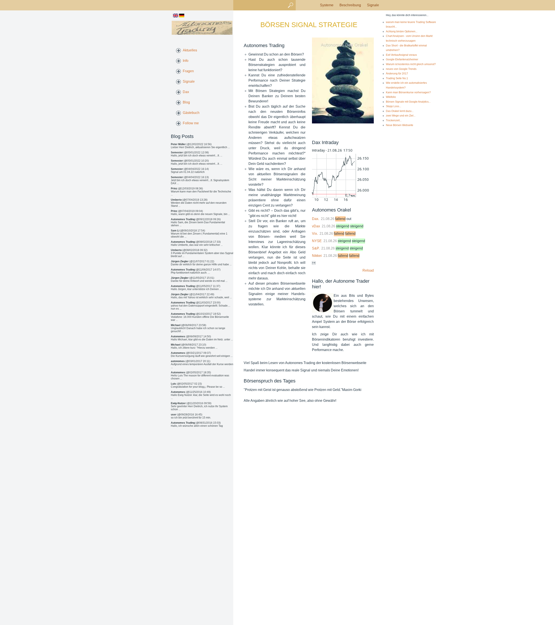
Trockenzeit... (394, 120)
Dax (186, 92)
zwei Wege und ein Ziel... (400, 115)
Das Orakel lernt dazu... (399, 111)
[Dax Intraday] (343, 175)
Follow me (191, 123)
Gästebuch (191, 113)
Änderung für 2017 (397, 73)
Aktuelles (190, 50)
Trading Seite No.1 (397, 78)
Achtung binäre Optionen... (401, 31)
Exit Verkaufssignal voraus (401, 54)
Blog (186, 102)
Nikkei (317, 256)
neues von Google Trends (401, 69)
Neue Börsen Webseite (399, 125)
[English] (175, 16)
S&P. (316, 248)
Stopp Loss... (393, 106)
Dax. (315, 219)
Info (185, 60)
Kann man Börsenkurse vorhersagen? (408, 92)
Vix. (315, 233)
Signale (373, 5)
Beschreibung (350, 5)
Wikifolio (391, 96)
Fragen (188, 71)
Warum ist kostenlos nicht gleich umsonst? (411, 64)
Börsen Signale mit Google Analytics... (408, 101)
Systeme (326, 5)
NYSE (317, 241)
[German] (181, 16)
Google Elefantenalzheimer (402, 59)
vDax (316, 226)
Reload (368, 270)
